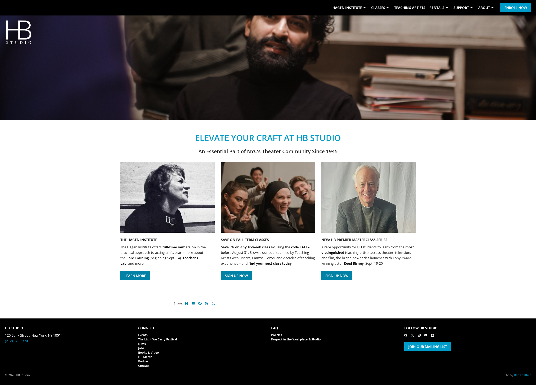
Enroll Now (515, 7)
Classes (378, 7)
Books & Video (148, 352)
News (142, 344)
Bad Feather (522, 375)
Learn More (135, 275)
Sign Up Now (236, 275)
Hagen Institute (347, 7)
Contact (143, 366)
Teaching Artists (409, 7)
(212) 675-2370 (16, 341)
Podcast (144, 361)
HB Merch (145, 357)
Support (461, 7)
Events (143, 335)
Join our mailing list (427, 346)
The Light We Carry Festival (157, 339)
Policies (276, 335)
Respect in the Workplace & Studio (296, 339)
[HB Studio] (9, 8)
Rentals (436, 7)
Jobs (141, 348)
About (484, 7)
